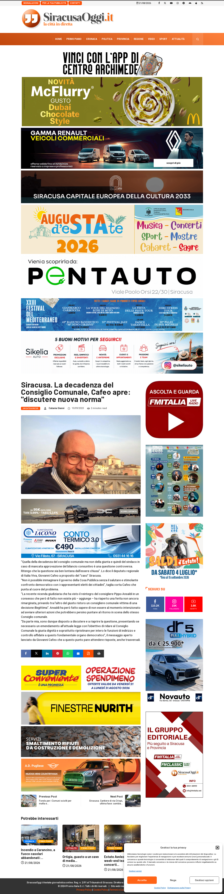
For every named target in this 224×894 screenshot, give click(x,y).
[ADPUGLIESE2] (81, 775)
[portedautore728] (81, 708)
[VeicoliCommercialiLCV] (112, 148)
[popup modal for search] (197, 39)
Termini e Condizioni (121, 889)
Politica (107, 39)
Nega (173, 880)
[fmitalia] (112, 314)
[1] (174, 754)
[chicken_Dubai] (112, 101)
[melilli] (174, 480)
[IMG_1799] (81, 677)
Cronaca (91, 39)
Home (58, 39)
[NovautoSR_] (174, 661)
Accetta (142, 880)
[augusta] (112, 229)
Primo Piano (73, 39)
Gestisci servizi (135, 871)
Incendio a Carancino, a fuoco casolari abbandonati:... (121, 854)
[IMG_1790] (112, 276)
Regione (138, 39)
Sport (163, 39)
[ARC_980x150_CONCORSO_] (112, 63)
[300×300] (174, 551)
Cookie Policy (160, 888)
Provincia (123, 39)
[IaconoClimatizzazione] (81, 541)
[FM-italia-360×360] (174, 409)
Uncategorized (31, 408)
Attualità (178, 39)
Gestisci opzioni (204, 880)
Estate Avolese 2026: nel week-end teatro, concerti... (80, 860)
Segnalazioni (30, 3)
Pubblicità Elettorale (170, 51)
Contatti (75, 3)
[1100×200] (112, 186)
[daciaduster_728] (81, 511)
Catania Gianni (56, 408)
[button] (217, 847)
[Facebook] (159, 3)
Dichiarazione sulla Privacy (179, 888)
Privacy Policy (84, 889)
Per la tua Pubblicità (54, 3)
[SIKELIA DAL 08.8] (112, 353)
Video (151, 39)
